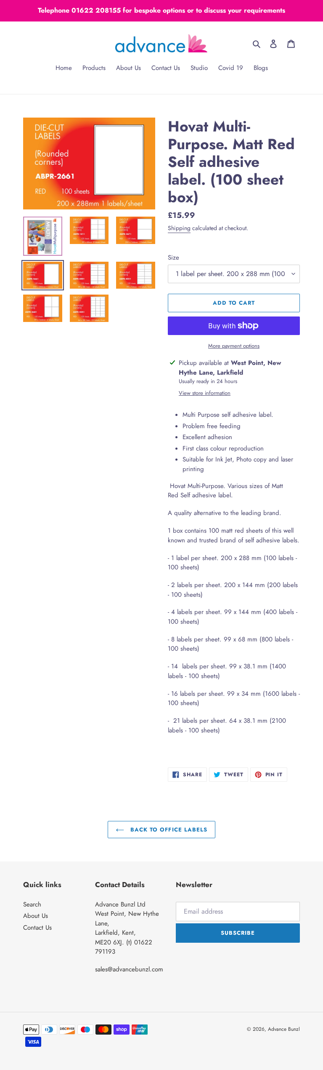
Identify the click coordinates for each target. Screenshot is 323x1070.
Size (173, 257)
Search (32, 904)
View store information (204, 393)
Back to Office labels (167, 830)
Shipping (179, 228)
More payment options (233, 346)
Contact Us (37, 927)
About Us (35, 915)
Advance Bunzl (284, 1029)
